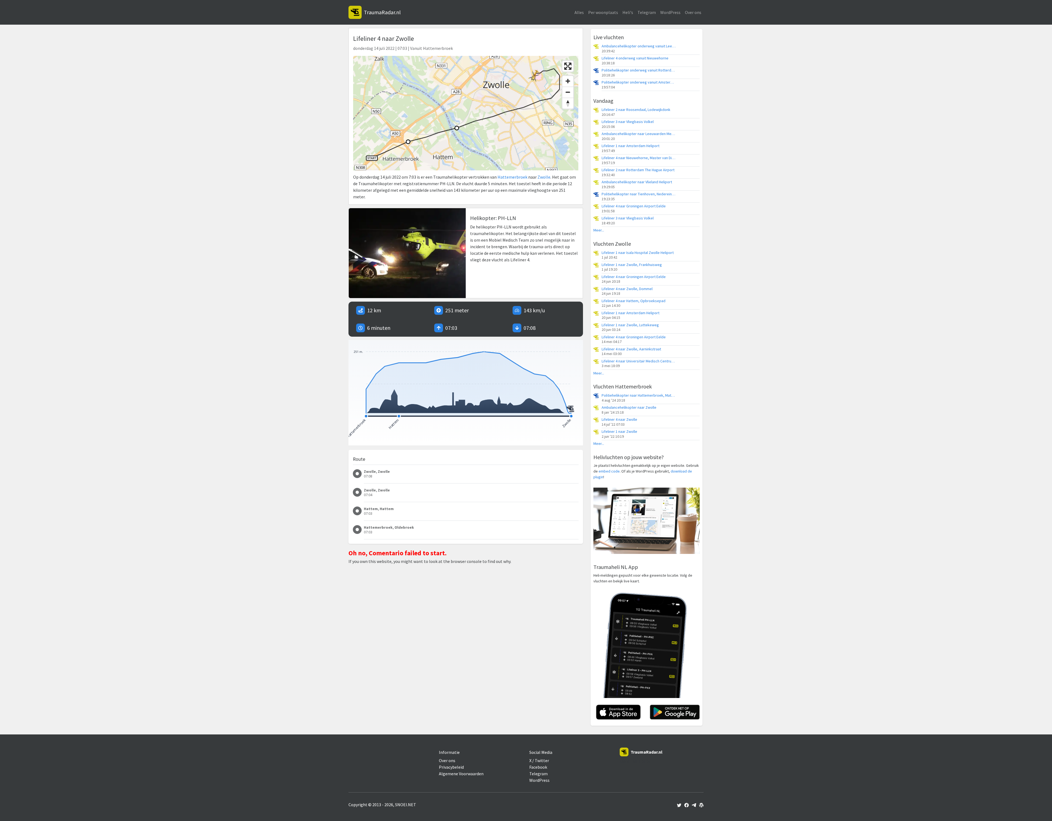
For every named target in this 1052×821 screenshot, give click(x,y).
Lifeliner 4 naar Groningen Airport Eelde (634, 206)
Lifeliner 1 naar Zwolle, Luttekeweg (630, 325)
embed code (609, 471)
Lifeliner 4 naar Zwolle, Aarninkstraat (631, 349)
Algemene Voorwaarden (461, 773)
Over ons (693, 12)
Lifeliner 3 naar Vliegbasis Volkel (628, 121)
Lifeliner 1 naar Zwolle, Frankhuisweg (632, 264)
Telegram (647, 12)
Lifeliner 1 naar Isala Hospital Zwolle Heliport (638, 252)
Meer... (598, 230)
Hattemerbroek (512, 177)
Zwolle (544, 177)
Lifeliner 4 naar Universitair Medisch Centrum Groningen (639, 361)
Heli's (627, 12)
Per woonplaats (603, 12)
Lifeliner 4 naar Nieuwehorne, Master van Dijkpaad (639, 158)
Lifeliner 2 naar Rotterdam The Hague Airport (638, 170)
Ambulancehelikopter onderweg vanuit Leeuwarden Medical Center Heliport (639, 46)
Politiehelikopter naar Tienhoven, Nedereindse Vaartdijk (639, 194)
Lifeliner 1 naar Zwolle (619, 431)
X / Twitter (539, 760)
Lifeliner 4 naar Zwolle (619, 419)
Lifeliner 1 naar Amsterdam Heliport (630, 146)
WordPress (670, 12)
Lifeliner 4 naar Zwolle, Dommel (627, 289)
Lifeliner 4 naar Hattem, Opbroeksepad (633, 301)
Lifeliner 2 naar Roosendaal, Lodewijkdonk (636, 109)
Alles (579, 12)
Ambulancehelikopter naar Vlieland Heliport (637, 182)
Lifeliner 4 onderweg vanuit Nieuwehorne (635, 58)
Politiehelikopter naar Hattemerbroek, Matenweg (639, 395)
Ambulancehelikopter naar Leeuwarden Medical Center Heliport (639, 133)
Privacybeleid (451, 767)
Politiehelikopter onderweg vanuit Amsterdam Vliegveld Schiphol (639, 82)
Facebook (538, 767)
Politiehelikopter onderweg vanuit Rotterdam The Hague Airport (639, 70)
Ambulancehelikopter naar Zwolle (629, 407)
